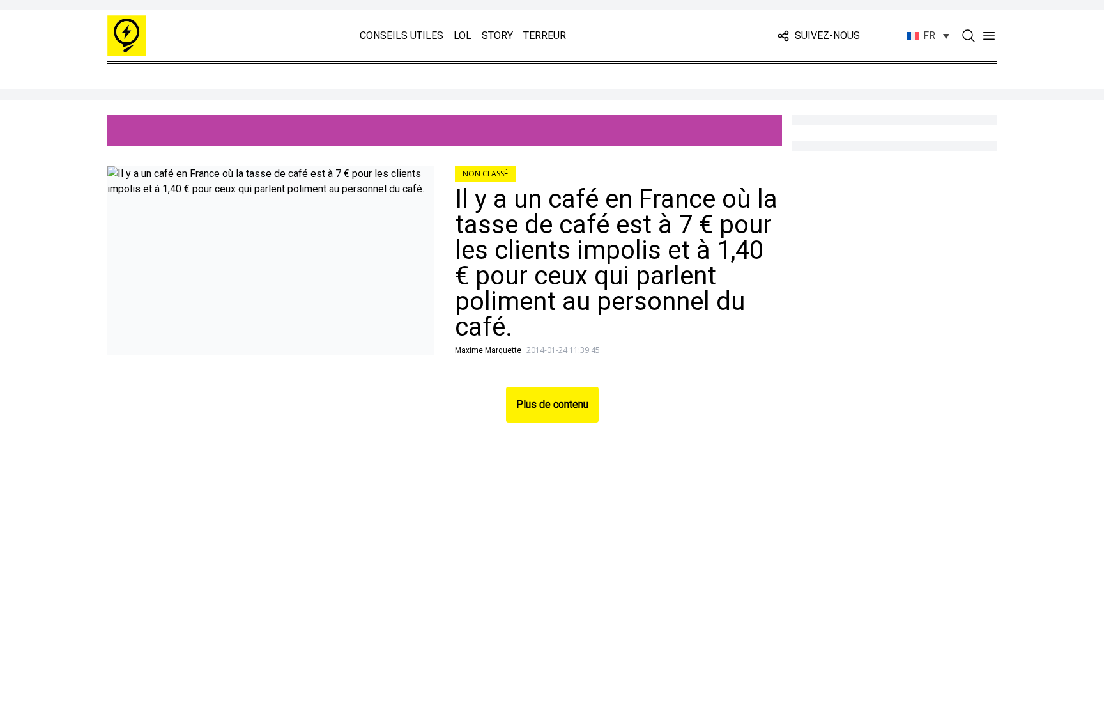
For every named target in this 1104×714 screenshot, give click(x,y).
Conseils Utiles (401, 35)
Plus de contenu (552, 404)
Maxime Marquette (488, 350)
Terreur (544, 35)
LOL (462, 35)
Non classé (485, 173)
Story (497, 35)
